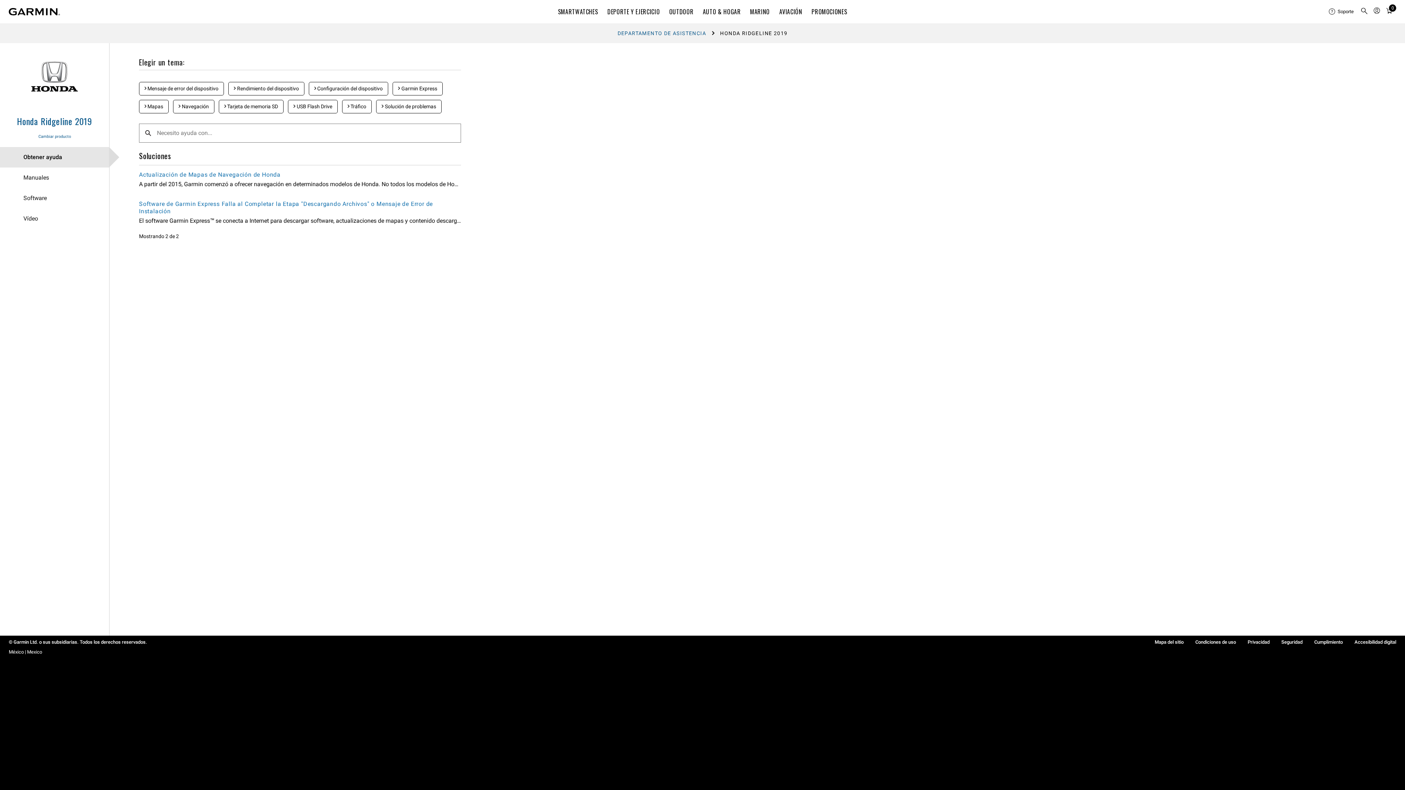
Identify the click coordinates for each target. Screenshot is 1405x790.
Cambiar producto (54, 136)
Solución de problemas (410, 106)
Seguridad (1292, 642)
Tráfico (357, 106)
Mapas (154, 106)
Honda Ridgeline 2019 (54, 121)
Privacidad (1259, 642)
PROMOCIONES (829, 11)
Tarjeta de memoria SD (252, 106)
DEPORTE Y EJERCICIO (633, 11)
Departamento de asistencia (662, 33)
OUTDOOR (681, 11)
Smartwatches (578, 11)
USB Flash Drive (314, 106)
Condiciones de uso (1215, 642)
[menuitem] (1342, 11)
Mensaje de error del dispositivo (182, 88)
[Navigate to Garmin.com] (34, 11)
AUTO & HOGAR (722, 11)
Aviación (790, 11)
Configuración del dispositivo (349, 88)
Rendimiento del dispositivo (267, 88)
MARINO (760, 11)
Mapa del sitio (1169, 642)
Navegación (195, 106)
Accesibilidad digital (1375, 642)
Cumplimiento (1328, 642)
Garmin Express (418, 88)
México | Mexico (25, 652)
